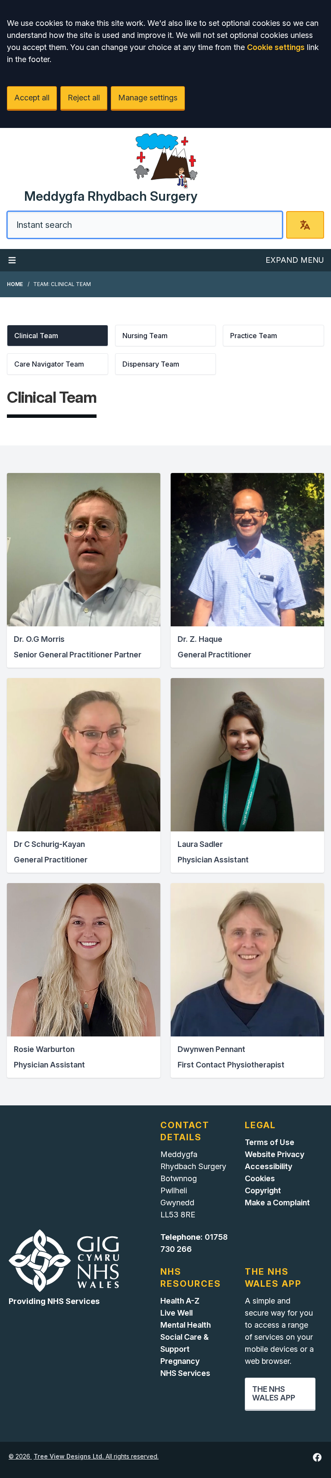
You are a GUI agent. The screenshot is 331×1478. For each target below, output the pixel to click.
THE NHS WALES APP (273, 1393)
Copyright (263, 1190)
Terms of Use (269, 1142)
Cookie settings (276, 47)
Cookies (260, 1178)
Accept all (32, 97)
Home (15, 284)
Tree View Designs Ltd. (69, 1456)
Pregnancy (180, 1361)
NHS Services (185, 1373)
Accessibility (268, 1166)
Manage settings (148, 97)
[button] (57, 335)
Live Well (176, 1312)
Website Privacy (274, 1154)
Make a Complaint (277, 1202)
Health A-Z (180, 1300)
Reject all (84, 97)
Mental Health (185, 1324)
